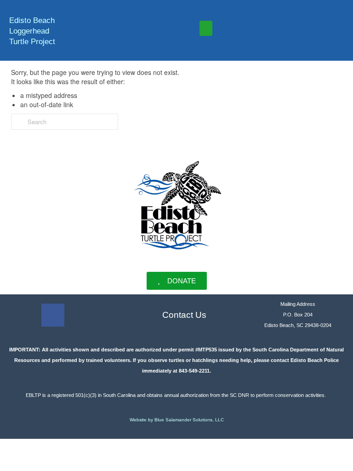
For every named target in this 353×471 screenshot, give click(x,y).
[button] (205, 28)
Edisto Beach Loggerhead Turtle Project (32, 31)
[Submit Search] (18, 122)
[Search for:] (64, 122)
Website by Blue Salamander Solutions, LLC (177, 419)
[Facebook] (52, 315)
